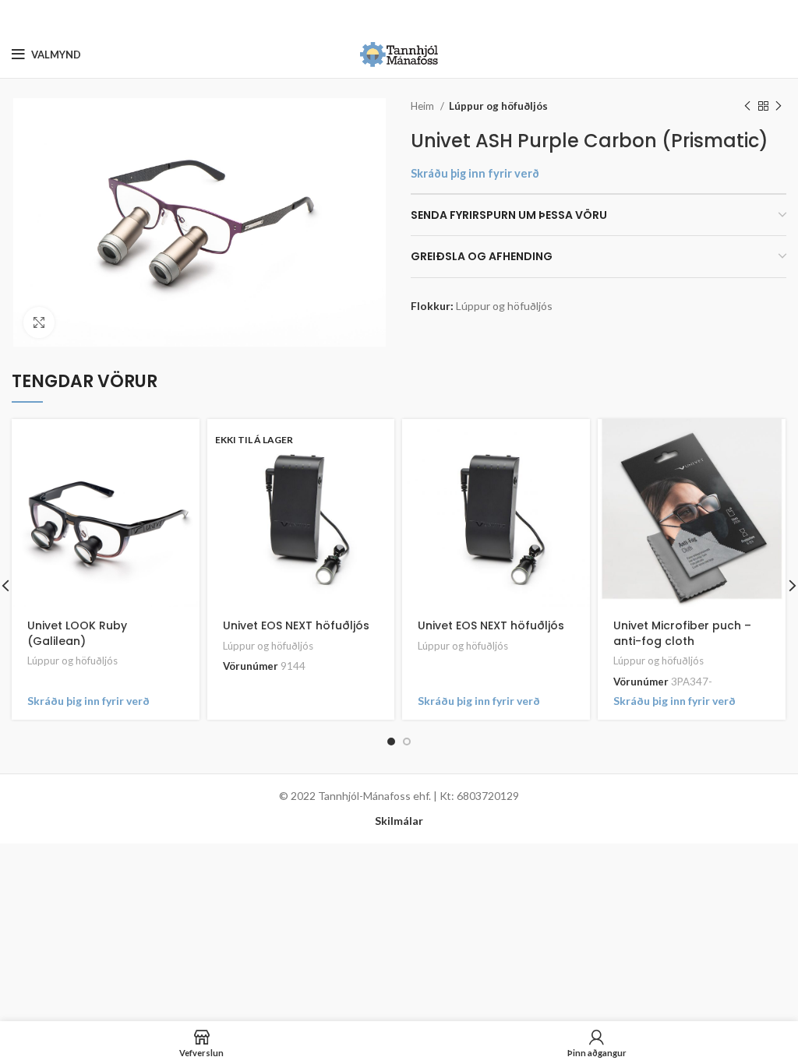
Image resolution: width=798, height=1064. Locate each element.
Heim (423, 106)
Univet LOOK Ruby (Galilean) (77, 633)
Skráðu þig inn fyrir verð (475, 173)
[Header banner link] (375, 15)
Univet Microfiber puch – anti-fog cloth (682, 633)
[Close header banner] (778, 15)
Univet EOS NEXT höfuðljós (296, 625)
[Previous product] (747, 107)
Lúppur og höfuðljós (498, 106)
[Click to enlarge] (39, 322)
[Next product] (778, 107)
